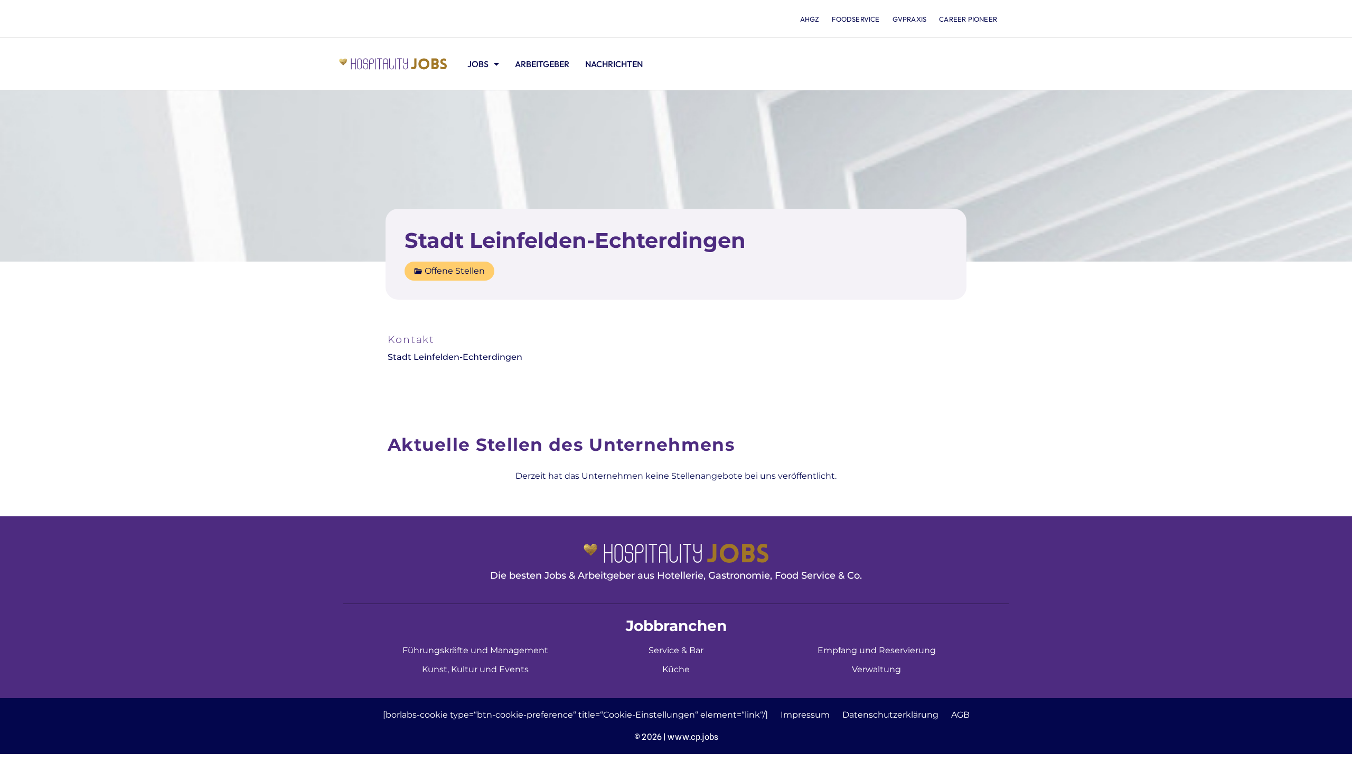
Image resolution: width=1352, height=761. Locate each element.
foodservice (855, 19)
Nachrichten (614, 64)
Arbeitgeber (542, 64)
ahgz (810, 19)
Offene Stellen (455, 271)
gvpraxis (910, 19)
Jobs (478, 64)
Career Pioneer (968, 19)
